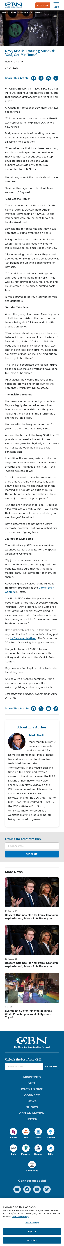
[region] (32, 1222)
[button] (54, 5)
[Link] (55, 78)
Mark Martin (14, 61)
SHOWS (32, 1107)
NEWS (32, 1101)
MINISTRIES (32, 1077)
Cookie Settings (32, 1222)
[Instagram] (37, 1189)
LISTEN (32, 1119)
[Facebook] (33, 78)
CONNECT (32, 1095)
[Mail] (48, 78)
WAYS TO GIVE (32, 1089)
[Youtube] (17, 1189)
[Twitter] (41, 78)
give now (42, 5)
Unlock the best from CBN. (23, 839)
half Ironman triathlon (23, 638)
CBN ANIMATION (32, 1113)
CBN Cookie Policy (20, 1216)
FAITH (32, 1083)
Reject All (32, 1231)
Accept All (32, 1240)
